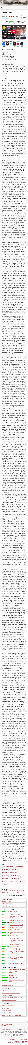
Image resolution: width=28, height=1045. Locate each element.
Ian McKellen (5, 875)
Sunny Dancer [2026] (15, 922)
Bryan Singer (5, 869)
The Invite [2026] (14, 935)
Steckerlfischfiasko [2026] (16, 925)
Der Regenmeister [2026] (16, 927)
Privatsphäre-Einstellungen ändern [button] (18, 1039)
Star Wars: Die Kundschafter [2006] (16, 972)
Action (8, 16)
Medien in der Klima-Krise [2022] (17, 969)
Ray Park (4, 881)
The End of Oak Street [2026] (17, 920)
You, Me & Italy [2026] (15, 929)
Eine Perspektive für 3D (7, 1008)
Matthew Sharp (6, 878)
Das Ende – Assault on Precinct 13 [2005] (9, 891)
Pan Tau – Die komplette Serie (9, 1000)
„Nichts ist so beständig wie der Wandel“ (11, 1015)
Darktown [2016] (13, 977)
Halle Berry (5, 872)
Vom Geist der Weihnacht (8, 1013)
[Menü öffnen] (2, 7)
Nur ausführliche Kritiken (8, 901)
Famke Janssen (14, 869)
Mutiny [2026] (13, 911)
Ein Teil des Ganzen (6, 1010)
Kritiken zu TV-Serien (7, 903)
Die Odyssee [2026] (14, 955)
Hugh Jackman (13, 872)
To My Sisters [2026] (15, 949)
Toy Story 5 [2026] (14, 944)
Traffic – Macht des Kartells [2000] (16, 941)
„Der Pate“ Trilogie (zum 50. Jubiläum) (11, 993)
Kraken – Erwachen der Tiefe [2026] (17, 951)
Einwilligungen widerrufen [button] (21, 1041)
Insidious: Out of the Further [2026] (16, 917)
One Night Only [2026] (15, 914)
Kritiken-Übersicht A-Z (7, 906)
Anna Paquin (10, 866)
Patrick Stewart (16, 878)
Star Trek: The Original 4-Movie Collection (12, 997)
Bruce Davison (19, 866)
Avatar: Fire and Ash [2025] (16, 963)
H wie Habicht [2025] (15, 946)
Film (7, 18)
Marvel (22, 875)
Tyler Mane (21, 881)
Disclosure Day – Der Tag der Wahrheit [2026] (16, 958)
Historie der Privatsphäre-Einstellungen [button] (17, 1042)
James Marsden (14, 875)
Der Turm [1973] (13, 975)
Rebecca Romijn (13, 881)
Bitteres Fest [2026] (15, 938)
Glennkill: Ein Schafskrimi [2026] (17, 961)
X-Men (4, 884)
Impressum (3, 1025)
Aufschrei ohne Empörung (8, 1005)
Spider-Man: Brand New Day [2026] (16, 932)
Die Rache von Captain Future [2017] (16, 980)
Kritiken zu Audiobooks (7, 985)
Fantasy (12, 16)
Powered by (4, 41)
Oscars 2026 (5, 990)
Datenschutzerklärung (6, 1024)
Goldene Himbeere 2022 (8, 995)
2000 (3, 866)
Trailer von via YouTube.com (13, 39)
